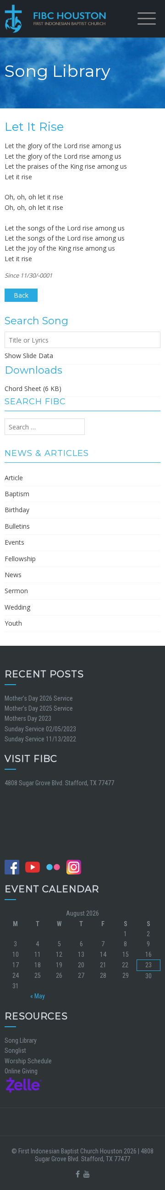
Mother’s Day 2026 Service (39, 698)
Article (14, 477)
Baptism (17, 493)
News (13, 574)
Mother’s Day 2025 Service (39, 708)
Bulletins (17, 526)
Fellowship (20, 558)
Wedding (17, 607)
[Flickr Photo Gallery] (55, 866)
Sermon (16, 590)
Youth (13, 623)
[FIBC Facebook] (14, 866)
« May (37, 996)
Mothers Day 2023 (28, 718)
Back (21, 295)
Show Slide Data (29, 355)
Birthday (17, 509)
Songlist (15, 1050)
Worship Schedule (28, 1061)
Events (14, 542)
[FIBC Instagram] (76, 866)
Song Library (21, 1040)
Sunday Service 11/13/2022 (40, 739)
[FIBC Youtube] (34, 866)
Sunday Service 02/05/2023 (40, 729)
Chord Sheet (23, 388)
